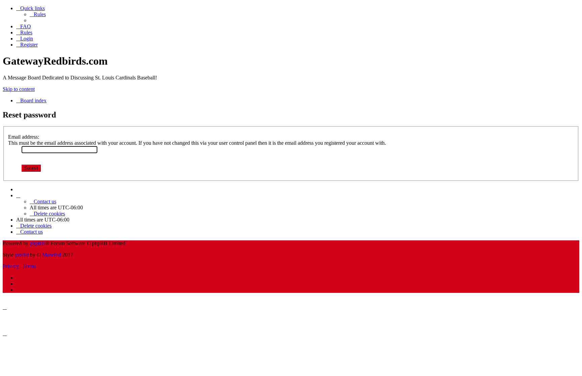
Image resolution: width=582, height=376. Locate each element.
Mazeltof (51, 255)
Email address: (23, 137)
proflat (22, 255)
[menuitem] (38, 14)
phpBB (37, 243)
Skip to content (19, 89)
